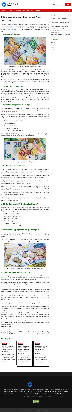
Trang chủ (5, 10)
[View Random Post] (69, 10)
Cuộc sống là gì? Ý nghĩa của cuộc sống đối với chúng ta (8, 347)
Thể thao (18, 10)
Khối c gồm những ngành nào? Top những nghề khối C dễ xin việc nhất (24, 348)
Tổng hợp (37, 10)
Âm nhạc (12, 10)
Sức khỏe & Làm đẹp (28, 10)
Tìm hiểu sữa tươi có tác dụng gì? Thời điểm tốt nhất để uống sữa (41, 348)
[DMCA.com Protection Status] (36, 401)
